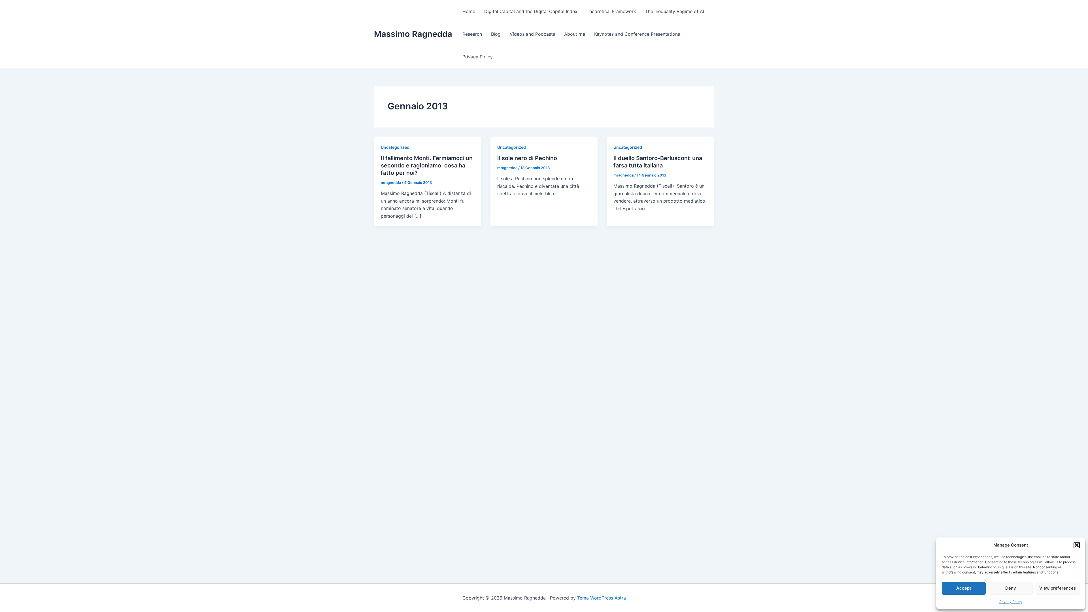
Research (472, 34)
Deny (1010, 588)
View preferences (1057, 588)
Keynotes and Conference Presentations (637, 34)
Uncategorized (395, 147)
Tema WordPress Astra (601, 598)
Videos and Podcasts (532, 34)
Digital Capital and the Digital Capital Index (530, 11)
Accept (963, 588)
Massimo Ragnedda (413, 34)
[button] (1077, 545)
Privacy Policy (1010, 602)
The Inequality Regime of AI (674, 11)
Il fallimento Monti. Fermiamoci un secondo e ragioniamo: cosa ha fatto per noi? (427, 165)
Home (468, 11)
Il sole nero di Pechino (527, 158)
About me (574, 34)
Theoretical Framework (611, 11)
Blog (496, 34)
